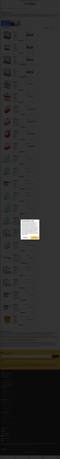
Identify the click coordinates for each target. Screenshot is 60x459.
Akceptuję (34, 237)
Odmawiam (25, 237)
